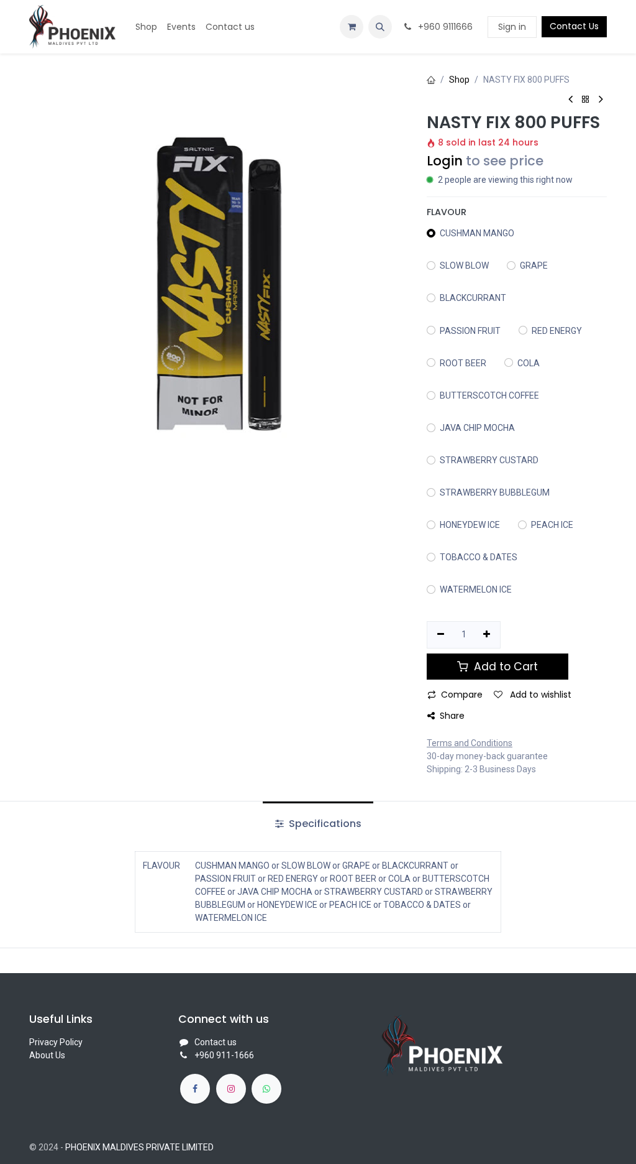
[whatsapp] (266, 1089)
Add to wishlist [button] (539, 694)
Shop (459, 80)
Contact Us (574, 26)
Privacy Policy (56, 1042)
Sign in (512, 27)
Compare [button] (462, 694)
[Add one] (487, 635)
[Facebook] (195, 1089)
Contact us (215, 1042)
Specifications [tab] (323, 823)
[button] (380, 27)
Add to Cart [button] (504, 666)
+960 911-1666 (224, 1055)
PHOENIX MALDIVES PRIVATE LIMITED (139, 1147)
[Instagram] (231, 1089)
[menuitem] (146, 27)
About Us (47, 1055)
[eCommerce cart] (351, 27)
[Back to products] (585, 99)
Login (445, 161)
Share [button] (452, 715)
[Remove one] (440, 635)
